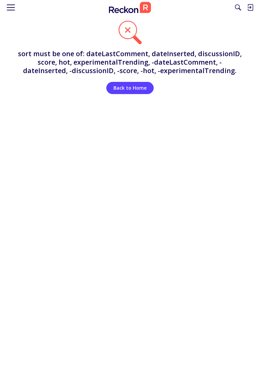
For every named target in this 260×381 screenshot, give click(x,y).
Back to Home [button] (130, 88)
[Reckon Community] (130, 7)
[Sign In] (250, 7)
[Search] (238, 7)
